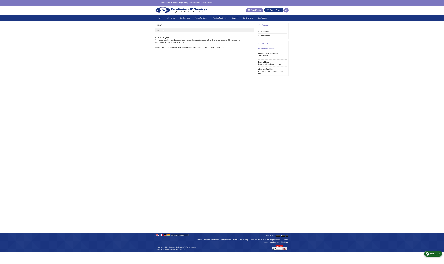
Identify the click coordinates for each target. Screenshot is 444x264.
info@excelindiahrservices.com (270, 64)
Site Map (284, 242)
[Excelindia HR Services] (181, 10)
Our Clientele (248, 18)
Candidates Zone (219, 18)
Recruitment (265, 36)
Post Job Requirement (271, 240)
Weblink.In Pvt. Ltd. (179, 249)
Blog (246, 240)
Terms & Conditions (211, 240)
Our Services (185, 18)
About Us (171, 18)
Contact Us (262, 18)
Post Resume (255, 240)
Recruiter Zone (201, 18)
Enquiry (235, 18)
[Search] (286, 10)
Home (160, 18)
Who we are (237, 240)
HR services (264, 31)
